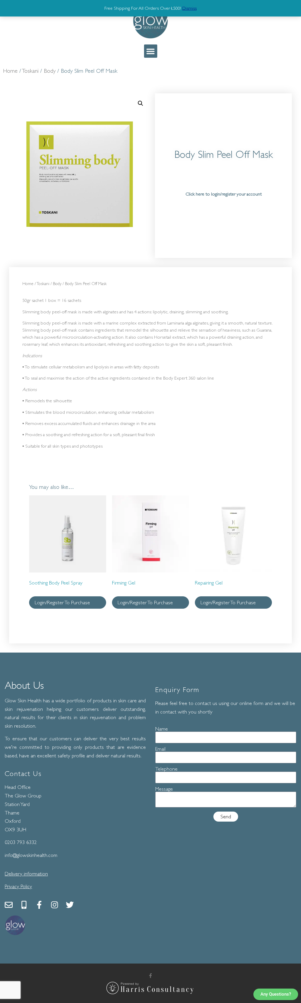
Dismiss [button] (189, 8)
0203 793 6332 (21, 842)
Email (160, 749)
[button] (150, 51)
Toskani (30, 70)
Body (50, 70)
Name (161, 728)
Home (10, 70)
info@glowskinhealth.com (31, 855)
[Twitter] (70, 905)
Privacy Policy (18, 886)
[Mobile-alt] (24, 905)
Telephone (166, 769)
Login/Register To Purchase (62, 602)
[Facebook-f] (39, 905)
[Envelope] (9, 905)
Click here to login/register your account (223, 194)
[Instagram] (54, 905)
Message (164, 789)
